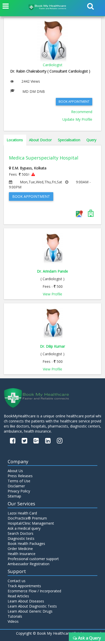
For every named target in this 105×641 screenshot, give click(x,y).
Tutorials (15, 616)
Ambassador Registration (28, 563)
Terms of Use (19, 480)
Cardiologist (52, 64)
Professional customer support (33, 558)
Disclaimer (16, 486)
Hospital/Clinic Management (31, 523)
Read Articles (18, 596)
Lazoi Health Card (22, 513)
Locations (15, 139)
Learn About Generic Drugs (30, 611)
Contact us (16, 580)
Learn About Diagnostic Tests (32, 606)
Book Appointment (74, 101)
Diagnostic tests (21, 538)
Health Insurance (21, 553)
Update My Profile (77, 119)
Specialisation (69, 139)
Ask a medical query (24, 528)
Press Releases (20, 475)
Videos (13, 621)
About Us (15, 470)
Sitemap (14, 496)
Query (91, 139)
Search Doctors (20, 533)
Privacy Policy (19, 491)
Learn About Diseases (26, 601)
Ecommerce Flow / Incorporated (34, 591)
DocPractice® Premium (27, 518)
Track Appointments (24, 585)
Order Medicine (20, 548)
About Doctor (40, 139)
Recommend (81, 111)
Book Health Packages (26, 543)
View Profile (52, 294)
